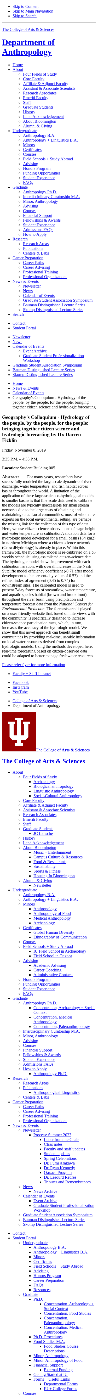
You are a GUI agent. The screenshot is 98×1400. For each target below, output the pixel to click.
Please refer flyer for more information (33, 664)
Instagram (21, 687)
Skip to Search (25, 16)
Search (18, 314)
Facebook (21, 682)
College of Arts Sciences (35, 701)
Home (18, 65)
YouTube (20, 692)
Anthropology (28, 47)
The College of (63, 750)
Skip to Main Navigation (33, 11)
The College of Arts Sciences (28, 29)
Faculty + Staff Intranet (32, 673)
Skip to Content (25, 6)
